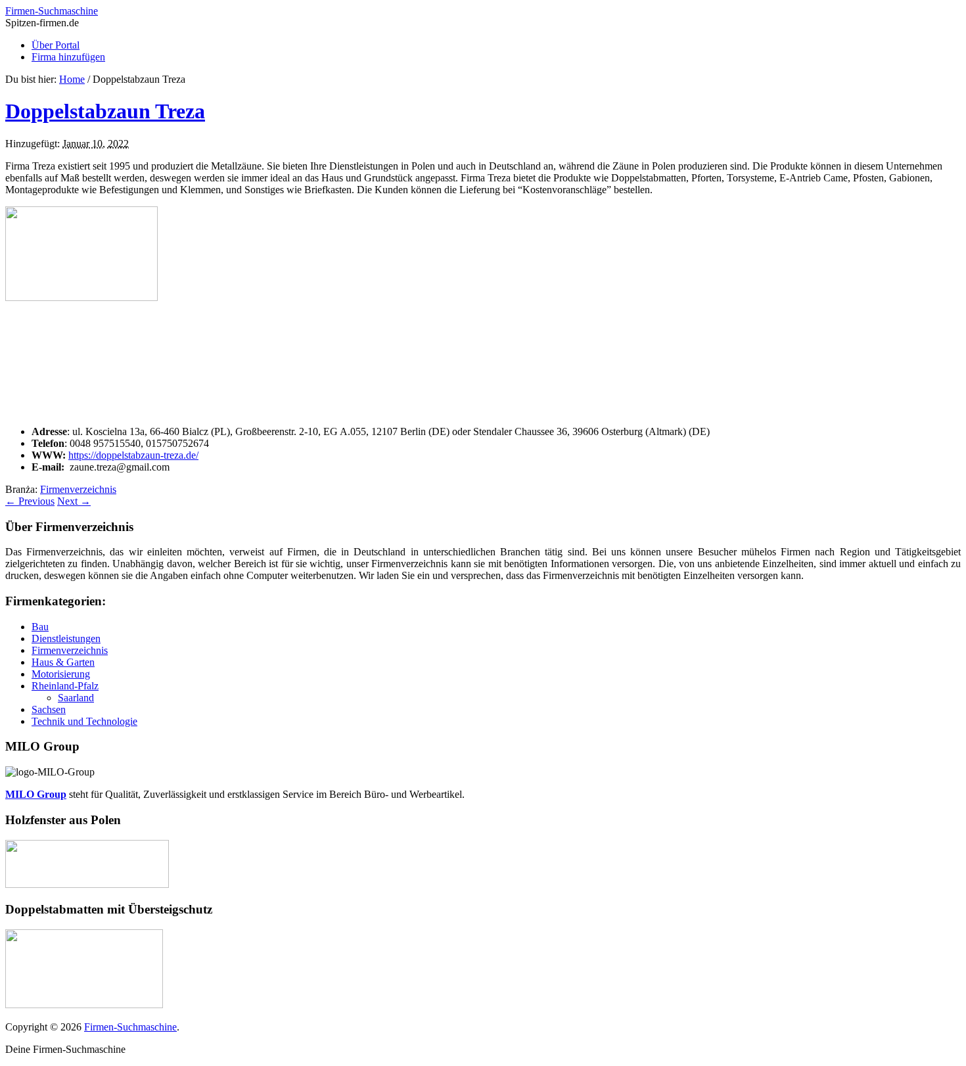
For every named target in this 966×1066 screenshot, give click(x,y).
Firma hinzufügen (68, 56)
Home (72, 79)
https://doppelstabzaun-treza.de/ (133, 455)
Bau (40, 626)
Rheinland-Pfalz (65, 685)
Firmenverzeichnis (78, 489)
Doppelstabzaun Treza (105, 111)
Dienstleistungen (66, 638)
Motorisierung (61, 674)
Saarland (76, 697)
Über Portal (56, 45)
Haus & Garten (63, 662)
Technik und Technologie (84, 721)
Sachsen (49, 709)
